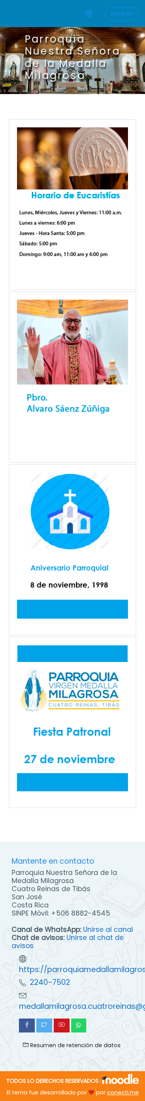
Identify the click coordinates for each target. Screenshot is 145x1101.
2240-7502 (50, 982)
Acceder (122, 13)
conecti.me (123, 1092)
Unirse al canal (108, 929)
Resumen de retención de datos (75, 1045)
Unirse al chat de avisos (68, 941)
